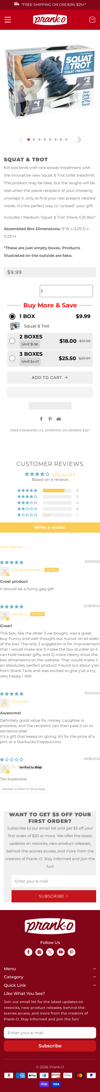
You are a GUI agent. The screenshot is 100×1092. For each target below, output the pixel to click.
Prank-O (56, 1067)
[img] (11, 562)
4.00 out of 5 (63, 474)
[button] (28, 139)
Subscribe (51, 896)
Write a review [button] (50, 527)
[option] (48, 82)
